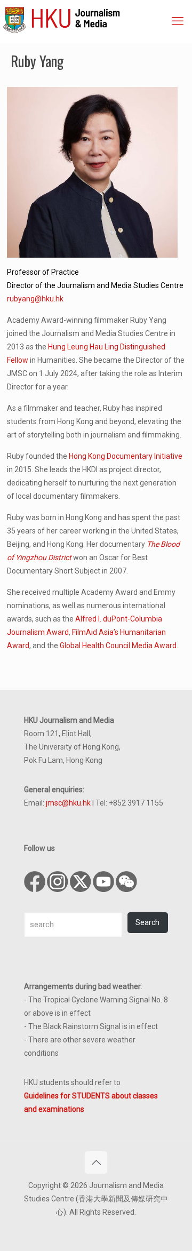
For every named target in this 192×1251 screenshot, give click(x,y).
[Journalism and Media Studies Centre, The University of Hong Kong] (97, 19)
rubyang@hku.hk (35, 298)
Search (147, 922)
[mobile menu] (178, 21)
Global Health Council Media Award (118, 645)
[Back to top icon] (96, 1162)
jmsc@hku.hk (68, 803)
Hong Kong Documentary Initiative (125, 456)
